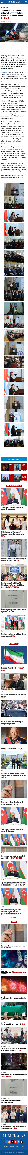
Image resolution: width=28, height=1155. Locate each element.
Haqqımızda (6, 1146)
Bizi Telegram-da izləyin (14, 459)
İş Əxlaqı (22, 1146)
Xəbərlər (12, 1146)
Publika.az (4, 72)
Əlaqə (17, 1146)
